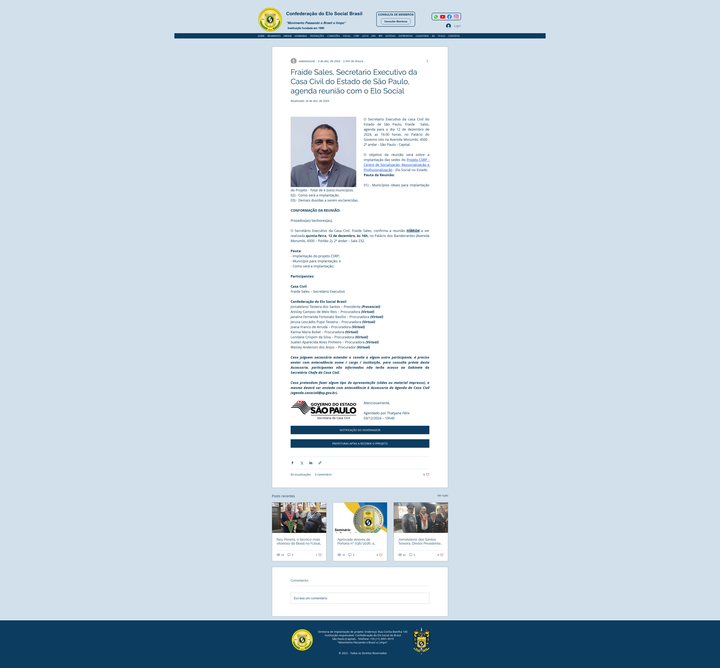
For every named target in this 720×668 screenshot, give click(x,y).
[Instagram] (456, 17)
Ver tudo (442, 495)
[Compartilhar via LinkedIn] (311, 463)
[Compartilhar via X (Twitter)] (301, 463)
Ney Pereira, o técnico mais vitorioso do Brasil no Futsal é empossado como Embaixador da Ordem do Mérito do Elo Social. (298, 541)
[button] (422, 35)
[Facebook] (449, 17)
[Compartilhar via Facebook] (292, 463)
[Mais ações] (427, 61)
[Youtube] (443, 17)
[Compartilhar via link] (320, 463)
